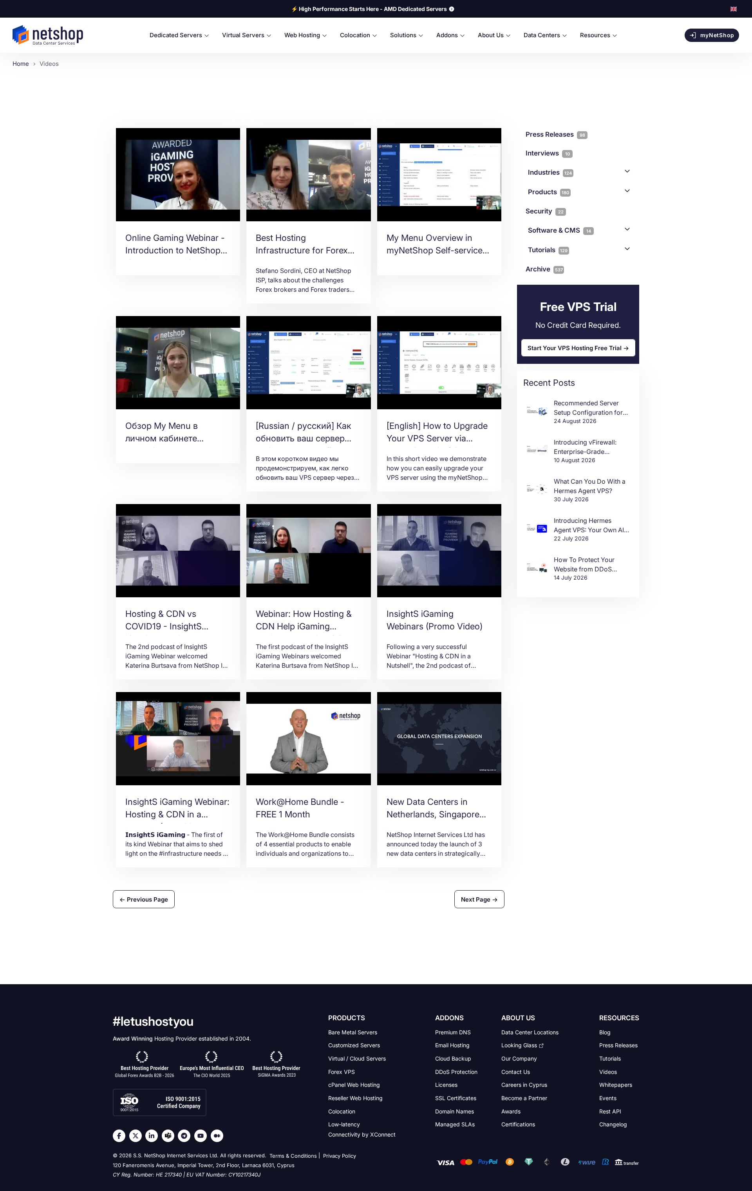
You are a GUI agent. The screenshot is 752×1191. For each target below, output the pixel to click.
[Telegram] (186, 1136)
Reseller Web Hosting (355, 1098)
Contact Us (515, 1071)
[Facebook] (121, 1136)
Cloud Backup (453, 1058)
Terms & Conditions (293, 1156)
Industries (550, 172)
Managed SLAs (455, 1124)
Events (607, 1098)
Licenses (446, 1084)
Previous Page (146, 899)
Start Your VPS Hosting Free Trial (575, 347)
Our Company (519, 1058)
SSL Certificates (455, 1098)
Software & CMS (559, 230)
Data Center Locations (530, 1031)
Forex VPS (341, 1071)
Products (548, 192)
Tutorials (548, 250)
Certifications (518, 1124)
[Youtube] (202, 1136)
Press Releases (618, 1045)
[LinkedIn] (153, 1136)
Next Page (476, 899)
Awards (511, 1111)
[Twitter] (137, 1136)
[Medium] (219, 1136)
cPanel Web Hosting (354, 1084)
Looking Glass (519, 1045)
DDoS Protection (456, 1071)
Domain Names (454, 1111)
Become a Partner (524, 1098)
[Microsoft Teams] (170, 1136)
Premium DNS (453, 1031)
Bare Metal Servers (352, 1031)
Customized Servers (354, 1045)
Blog (605, 1031)
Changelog (613, 1124)
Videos (608, 1071)
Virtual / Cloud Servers (357, 1058)
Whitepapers (615, 1084)
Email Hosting (452, 1045)
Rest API (610, 1111)
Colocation (341, 1111)
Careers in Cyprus (524, 1084)
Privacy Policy (339, 1156)
